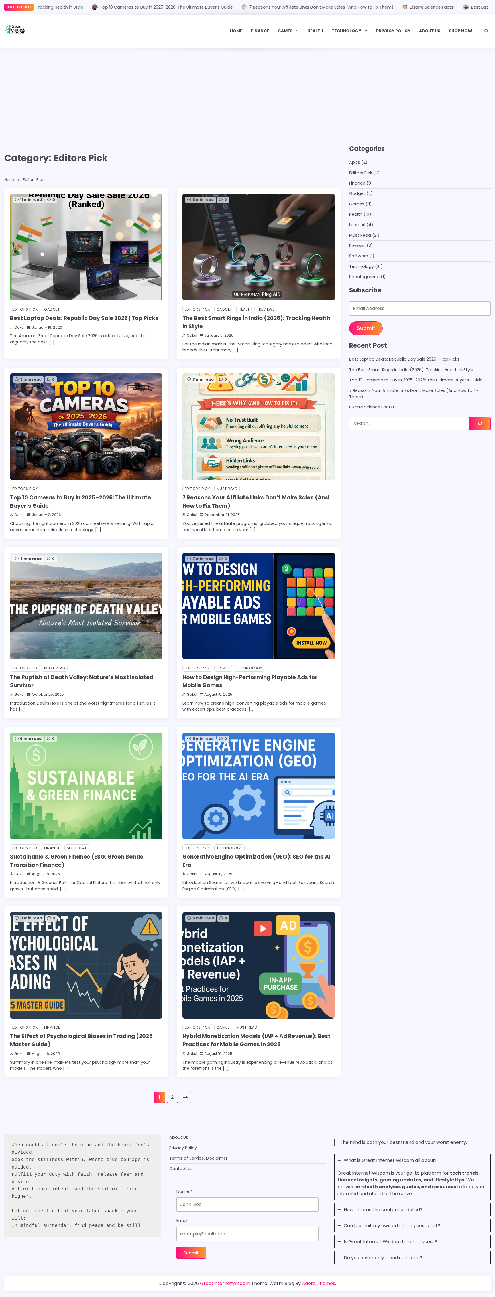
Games (285, 31)
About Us (429, 31)
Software (358, 256)
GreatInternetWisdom (225, 1283)
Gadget (52, 309)
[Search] (486, 31)
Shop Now (460, 31)
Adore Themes (318, 1283)
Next (185, 1097)
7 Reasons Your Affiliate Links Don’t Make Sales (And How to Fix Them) (275, 7)
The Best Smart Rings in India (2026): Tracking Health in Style (411, 370)
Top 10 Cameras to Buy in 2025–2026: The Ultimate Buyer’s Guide (120, 7)
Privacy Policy (393, 31)
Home (236, 31)
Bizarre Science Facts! (386, 7)
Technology (346, 31)
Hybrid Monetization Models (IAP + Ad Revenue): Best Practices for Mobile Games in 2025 (256, 1040)
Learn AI (357, 225)
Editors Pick (25, 309)
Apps (354, 162)
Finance (260, 31)
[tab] (412, 1177)
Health (315, 31)
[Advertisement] (247, 91)
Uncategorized (364, 277)
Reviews (267, 309)
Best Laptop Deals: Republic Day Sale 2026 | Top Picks (84, 318)
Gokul (19, 327)
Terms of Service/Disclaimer (198, 1158)
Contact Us (181, 1168)
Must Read (227, 488)
